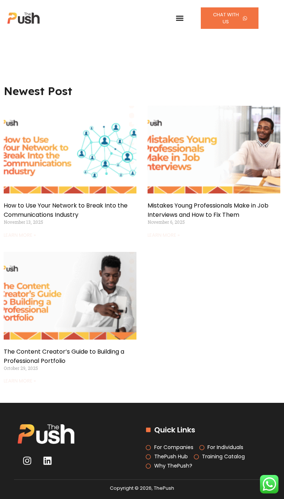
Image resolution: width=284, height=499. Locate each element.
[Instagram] (27, 460)
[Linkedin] (47, 460)
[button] (180, 18)
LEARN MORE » (20, 235)
